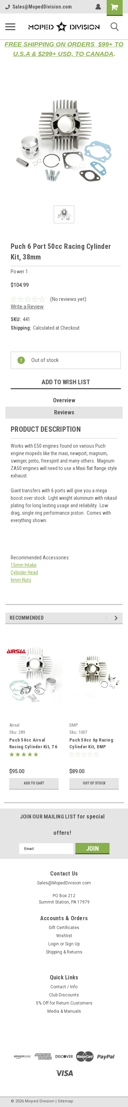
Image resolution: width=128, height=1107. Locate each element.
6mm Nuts (21, 580)
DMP (73, 725)
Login (53, 943)
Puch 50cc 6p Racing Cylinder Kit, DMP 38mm (91, 744)
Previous (107, 618)
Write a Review (27, 306)
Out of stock (94, 783)
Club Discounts (64, 995)
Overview (64, 400)
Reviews (64, 412)
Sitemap (65, 1101)
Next (117, 618)
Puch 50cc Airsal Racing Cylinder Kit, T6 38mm (33, 744)
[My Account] (98, 7)
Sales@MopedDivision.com (42, 7)
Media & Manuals (64, 1011)
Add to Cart (34, 783)
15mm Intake (24, 565)
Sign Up (72, 943)
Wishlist (64, 935)
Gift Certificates (64, 927)
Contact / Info (64, 986)
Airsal (14, 725)
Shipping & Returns (64, 952)
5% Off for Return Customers (64, 1003)
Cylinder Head (24, 572)
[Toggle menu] (10, 27)
